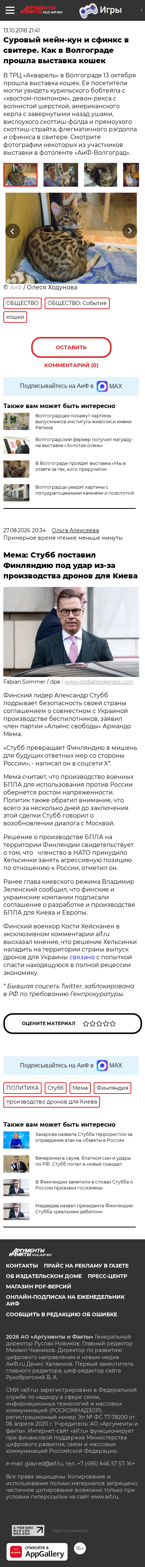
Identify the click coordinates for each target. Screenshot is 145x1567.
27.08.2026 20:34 (24, 530)
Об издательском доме (44, 1276)
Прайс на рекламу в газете (86, 1265)
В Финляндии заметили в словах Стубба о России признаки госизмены (84, 1185)
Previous (11, 231)
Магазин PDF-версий (38, 1286)
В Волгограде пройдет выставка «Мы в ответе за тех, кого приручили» (80, 466)
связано (83, 957)
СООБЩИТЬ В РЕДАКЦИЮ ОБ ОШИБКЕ (61, 1314)
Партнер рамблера (70, 1530)
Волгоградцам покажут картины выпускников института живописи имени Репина (83, 421)
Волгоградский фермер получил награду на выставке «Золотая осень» (83, 442)
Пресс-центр (107, 1276)
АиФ (16, 287)
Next (130, 231)
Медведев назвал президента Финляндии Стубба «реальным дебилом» (84, 1208)
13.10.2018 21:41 (21, 30)
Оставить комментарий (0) (71, 351)
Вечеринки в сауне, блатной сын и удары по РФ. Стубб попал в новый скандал (83, 1161)
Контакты (22, 1265)
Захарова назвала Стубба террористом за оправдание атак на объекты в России (83, 1137)
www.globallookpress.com (99, 681)
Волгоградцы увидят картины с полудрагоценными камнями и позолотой (84, 490)
